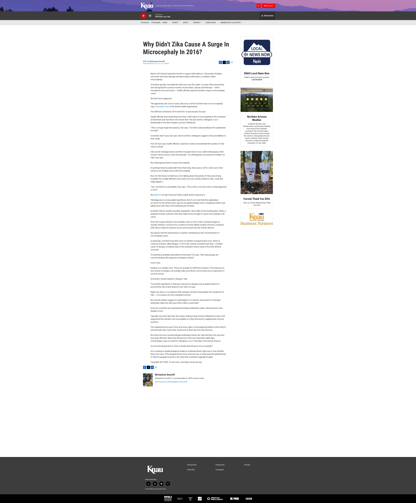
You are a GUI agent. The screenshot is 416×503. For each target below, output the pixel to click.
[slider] (153, 16)
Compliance (210, 22)
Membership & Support (231, 22)
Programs (156, 22)
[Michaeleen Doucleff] (148, 379)
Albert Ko (158, 195)
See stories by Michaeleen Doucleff (171, 381)
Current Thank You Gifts (256, 198)
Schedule (145, 22)
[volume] (150, 15)
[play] (143, 16)
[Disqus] (208, 428)
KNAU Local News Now (256, 73)
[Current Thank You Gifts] (257, 172)
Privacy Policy (192, 465)
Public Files (191, 470)
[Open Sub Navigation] (169, 22)
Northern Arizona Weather (256, 118)
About (185, 22)
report (215, 120)
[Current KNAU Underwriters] (257, 219)
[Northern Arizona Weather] (257, 100)
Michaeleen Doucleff (157, 61)
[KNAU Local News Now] (257, 52)
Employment (220, 465)
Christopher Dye (162, 106)
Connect (197, 22)
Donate (269, 6)
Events (175, 22)
